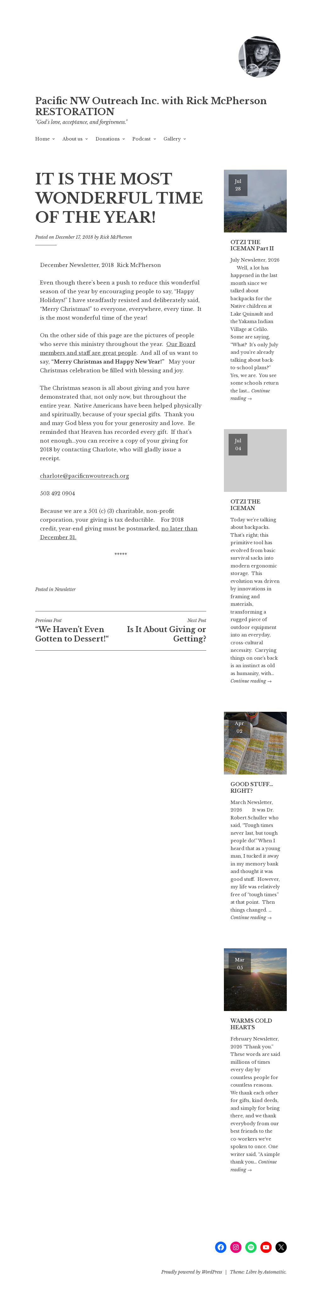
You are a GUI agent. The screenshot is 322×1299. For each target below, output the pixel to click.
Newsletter (65, 589)
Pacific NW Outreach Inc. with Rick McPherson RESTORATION (151, 106)
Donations (108, 139)
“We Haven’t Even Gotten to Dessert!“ (72, 630)
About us (73, 139)
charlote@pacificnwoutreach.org (84, 476)
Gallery (172, 139)
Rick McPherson (116, 237)
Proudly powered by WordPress (191, 1272)
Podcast (141, 139)
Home (42, 139)
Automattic (274, 1272)
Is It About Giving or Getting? (166, 630)
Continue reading (251, 681)
